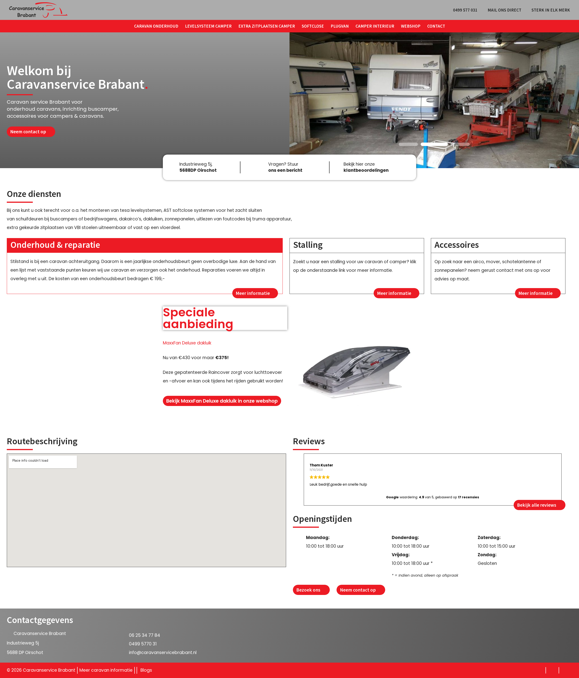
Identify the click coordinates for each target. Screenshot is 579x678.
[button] (408, 144)
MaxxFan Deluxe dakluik (187, 343)
